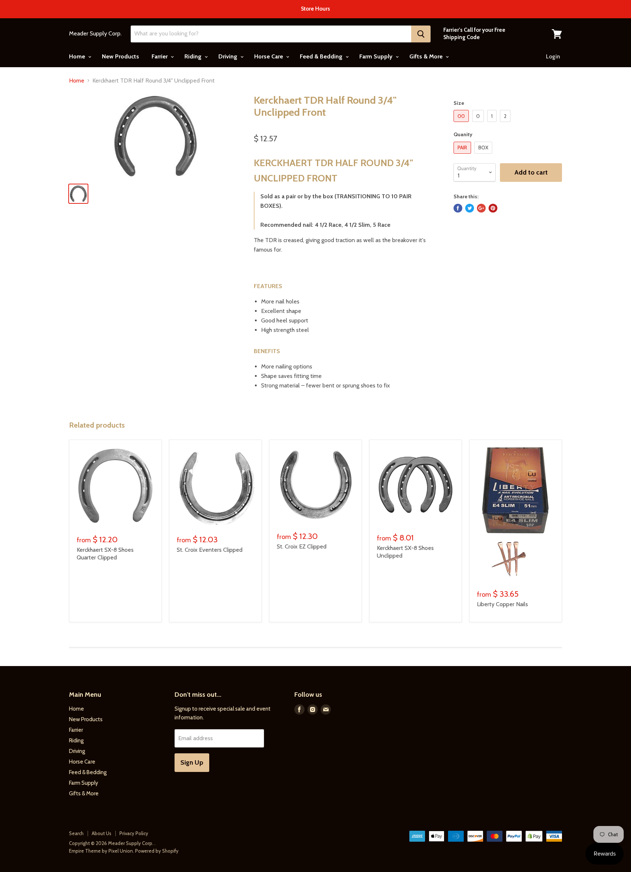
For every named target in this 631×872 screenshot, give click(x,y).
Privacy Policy (133, 833)
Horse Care (269, 56)
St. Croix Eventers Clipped (209, 549)
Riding (193, 56)
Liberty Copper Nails (502, 604)
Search (76, 833)
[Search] (421, 34)
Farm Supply (376, 56)
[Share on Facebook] (458, 208)
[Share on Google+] (481, 208)
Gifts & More (426, 56)
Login (553, 56)
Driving (228, 56)
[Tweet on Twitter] (469, 208)
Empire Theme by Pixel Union (101, 851)
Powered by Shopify (157, 851)
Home (78, 56)
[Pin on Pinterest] (493, 208)
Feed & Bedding (322, 56)
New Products (120, 56)
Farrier (160, 56)
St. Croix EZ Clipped (301, 546)
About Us (101, 833)
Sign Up (191, 762)
